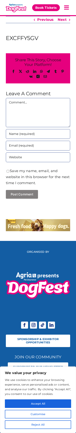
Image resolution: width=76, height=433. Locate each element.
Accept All (38, 403)
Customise (38, 414)
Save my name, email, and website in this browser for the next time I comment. (38, 177)
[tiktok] (42, 325)
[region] (38, 400)
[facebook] (24, 325)
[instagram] (33, 325)
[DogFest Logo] (16, 5)
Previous (45, 19)
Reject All (38, 424)
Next (62, 19)
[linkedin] (51, 325)
